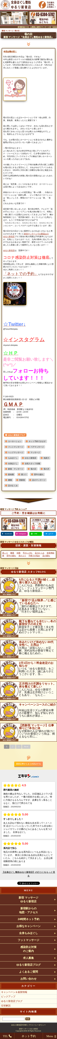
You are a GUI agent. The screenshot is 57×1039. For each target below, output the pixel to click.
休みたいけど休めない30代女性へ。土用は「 (36, 643)
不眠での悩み (34, 556)
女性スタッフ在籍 (32, 463)
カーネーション (14, 441)
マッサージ (35, 452)
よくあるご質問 (28, 971)
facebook (8, 534)
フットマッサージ (15, 447)
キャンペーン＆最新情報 (14, 992)
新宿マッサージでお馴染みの (36, 234)
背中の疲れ (39, 474)
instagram (22, 534)
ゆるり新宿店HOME (19, 1025)
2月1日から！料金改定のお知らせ (36, 664)
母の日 (33, 469)
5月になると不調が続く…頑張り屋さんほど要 (37, 581)
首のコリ (22, 556)
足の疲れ (46, 556)
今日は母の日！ (10, 51)
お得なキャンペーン (28, 926)
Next (26, 746)
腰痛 (10, 480)
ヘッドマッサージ (15, 452)
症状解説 (6, 1005)
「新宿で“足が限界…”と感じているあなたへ (37, 602)
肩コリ (24, 474)
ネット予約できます (37, 441)
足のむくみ (13, 485)
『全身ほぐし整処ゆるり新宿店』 (28, 37)
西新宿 (22, 480)
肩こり (5, 553)
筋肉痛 (11, 474)
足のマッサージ (38, 480)
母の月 (46, 469)
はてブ (50, 534)
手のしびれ (27, 553)
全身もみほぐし (28, 933)
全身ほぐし (13, 463)
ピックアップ (8, 996)
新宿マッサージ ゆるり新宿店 (28, 1029)
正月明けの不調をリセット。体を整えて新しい (37, 685)
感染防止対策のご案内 (28, 948)
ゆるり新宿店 (9, 236)
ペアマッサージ (37, 447)
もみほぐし (13, 458)
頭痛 (18, 553)
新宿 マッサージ (15, 469)
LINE (35, 534)
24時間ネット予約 (28, 919)
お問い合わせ (28, 978)
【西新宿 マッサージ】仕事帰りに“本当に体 (36, 727)
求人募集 (28, 957)
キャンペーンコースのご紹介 (37, 704)
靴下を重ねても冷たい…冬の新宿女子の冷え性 (37, 623)
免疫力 (46, 458)
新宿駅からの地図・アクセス (28, 910)
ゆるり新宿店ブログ (16, 435)
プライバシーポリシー (37, 1025)
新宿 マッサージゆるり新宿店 (28, 899)
